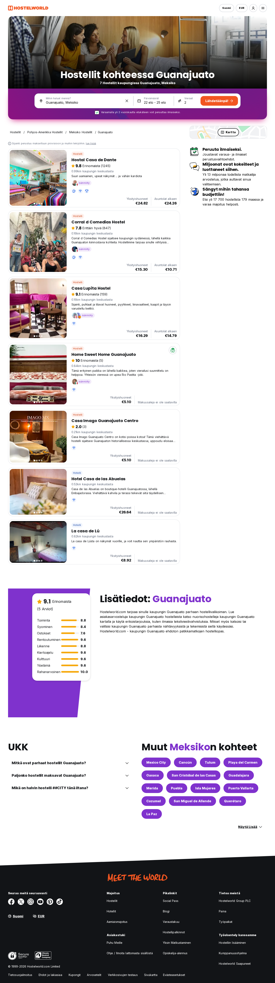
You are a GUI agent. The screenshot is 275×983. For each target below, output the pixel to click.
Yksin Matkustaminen (177, 942)
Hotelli (77, 472)
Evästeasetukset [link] (174, 975)
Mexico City (156, 762)
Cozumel (153, 801)
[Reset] (127, 101)
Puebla (176, 788)
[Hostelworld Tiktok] (59, 901)
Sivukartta (150, 975)
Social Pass (170, 900)
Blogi (166, 911)
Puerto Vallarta (240, 788)
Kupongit (75, 975)
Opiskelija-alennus (175, 953)
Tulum (210, 762)
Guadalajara (238, 775)
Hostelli (78, 153)
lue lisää (91, 143)
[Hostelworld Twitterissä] (21, 901)
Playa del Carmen (242, 762)
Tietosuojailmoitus (20, 975)
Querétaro (232, 801)
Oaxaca (152, 775)
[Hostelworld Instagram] (30, 901)
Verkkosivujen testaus (123, 975)
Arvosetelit (94, 975)
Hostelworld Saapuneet (235, 963)
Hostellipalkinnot (174, 932)
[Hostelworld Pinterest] (50, 901)
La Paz (151, 814)
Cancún (185, 762)
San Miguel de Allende (192, 801)
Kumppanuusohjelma (233, 953)
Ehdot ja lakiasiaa (50, 975)
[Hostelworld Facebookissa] (11, 901)
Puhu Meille (114, 942)
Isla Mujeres (205, 788)
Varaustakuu (171, 921)
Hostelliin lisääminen (232, 942)
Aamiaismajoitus (117, 921)
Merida (152, 788)
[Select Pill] (253, 8)
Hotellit (111, 911)
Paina (222, 911)
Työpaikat (225, 921)
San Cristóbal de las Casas (194, 775)
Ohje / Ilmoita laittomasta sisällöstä (130, 953)
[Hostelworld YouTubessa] (40, 901)
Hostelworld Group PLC (235, 900)
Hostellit (112, 900)
